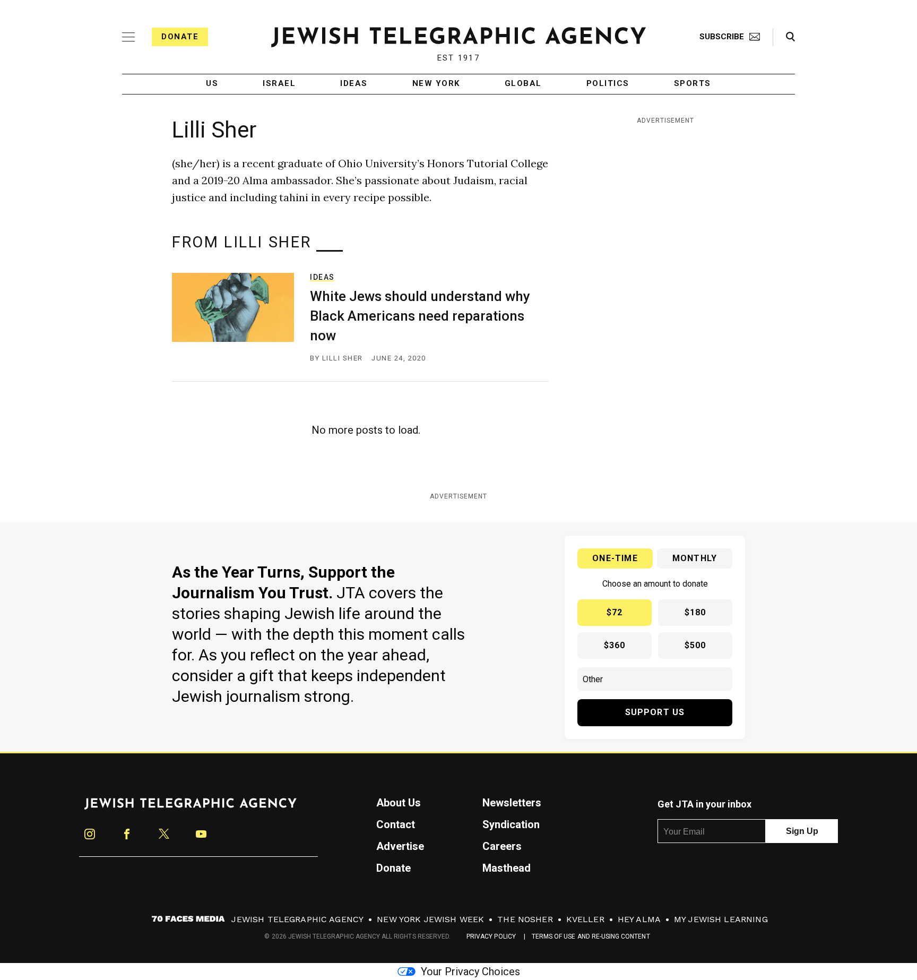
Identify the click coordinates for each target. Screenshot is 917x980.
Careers (502, 846)
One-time (615, 558)
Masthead (506, 868)
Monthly (694, 558)
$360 (615, 645)
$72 (615, 612)
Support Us (655, 712)
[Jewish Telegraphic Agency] (190, 808)
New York (436, 84)
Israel (279, 84)
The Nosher (525, 919)
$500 (695, 645)
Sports (692, 84)
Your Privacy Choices (470, 971)
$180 (695, 612)
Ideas (354, 84)
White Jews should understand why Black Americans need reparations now (420, 315)
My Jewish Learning (721, 919)
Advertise (400, 846)
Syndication (511, 824)
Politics (607, 84)
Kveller (585, 919)
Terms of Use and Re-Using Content (591, 936)
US (212, 84)
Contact (395, 824)
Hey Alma (639, 919)
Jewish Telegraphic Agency (297, 919)
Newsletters (511, 802)
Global (523, 84)
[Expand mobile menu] (128, 37)
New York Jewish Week (430, 919)
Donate (179, 36)
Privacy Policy (491, 936)
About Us (398, 802)
